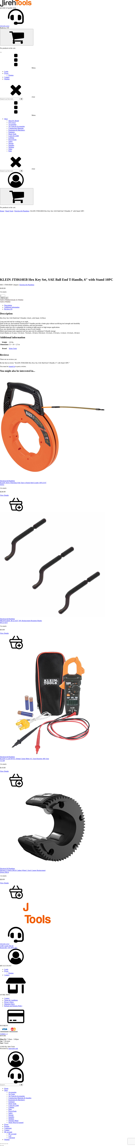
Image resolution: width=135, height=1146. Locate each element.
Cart (9, 1136)
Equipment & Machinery (16, 130)
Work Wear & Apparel (15, 1122)
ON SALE (12, 122)
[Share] (5, 1143)
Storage (11, 143)
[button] (11, 300)
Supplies (11, 145)
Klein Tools (13, 348)
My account (8, 1132)
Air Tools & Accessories (16, 126)
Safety (10, 141)
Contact (6, 77)
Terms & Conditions (11, 1000)
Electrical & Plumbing (21, 211)
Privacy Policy (9, 1002)
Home (2, 211)
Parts (10, 151)
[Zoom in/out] (1, 1143)
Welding (11, 147)
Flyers (6, 73)
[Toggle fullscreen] (3, 1143)
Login (6, 71)
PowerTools (12, 140)
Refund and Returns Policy (13, 1006)
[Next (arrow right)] (3, 1145)
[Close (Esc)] (7, 1143)
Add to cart (4, 298)
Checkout (11, 1138)
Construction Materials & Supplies (19, 1098)
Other (10, 149)
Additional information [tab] (11, 307)
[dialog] (67, 1096)
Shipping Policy (9, 1004)
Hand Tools (12, 134)
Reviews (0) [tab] (8, 309)
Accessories (12, 124)
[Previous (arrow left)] (1, 1145)
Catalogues (8, 1128)
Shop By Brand (13, 121)
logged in (12, 366)
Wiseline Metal (13, 1121)
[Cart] (16, 37)
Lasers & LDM (13, 136)
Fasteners (11, 132)
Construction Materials (16, 128)
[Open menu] (1, 52)
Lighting (11, 138)
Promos (11, 75)
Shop (6, 119)
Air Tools (11, 1094)
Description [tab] (8, 305)
